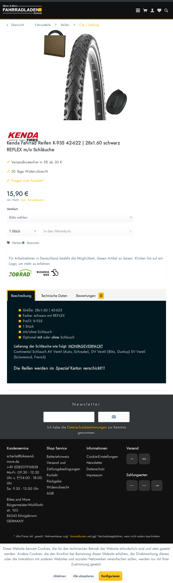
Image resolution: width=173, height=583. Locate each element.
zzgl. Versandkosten (32, 200)
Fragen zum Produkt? (25, 180)
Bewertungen (89, 295)
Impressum (94, 475)
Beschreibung (21, 295)
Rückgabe (54, 481)
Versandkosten (78, 536)
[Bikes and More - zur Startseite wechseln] (22, 10)
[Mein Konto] (152, 10)
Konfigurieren (110, 576)
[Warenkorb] (145, 10)
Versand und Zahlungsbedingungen (63, 465)
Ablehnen (59, 576)
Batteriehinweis (58, 456)
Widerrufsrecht (58, 487)
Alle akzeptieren (83, 576)
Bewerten (32, 243)
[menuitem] (166, 10)
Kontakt (52, 475)
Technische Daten (54, 295)
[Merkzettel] (159, 10)
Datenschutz (95, 469)
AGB (50, 493)
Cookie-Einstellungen (102, 456)
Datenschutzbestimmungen (87, 427)
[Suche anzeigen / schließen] (166, 10)
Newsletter (94, 462)
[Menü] (138, 10)
